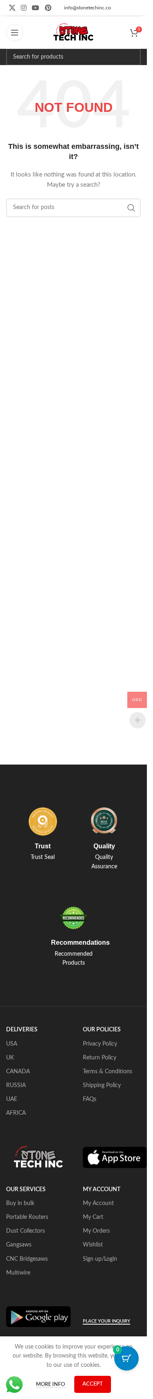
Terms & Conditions (107, 1071)
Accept (92, 1384)
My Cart (93, 1217)
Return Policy (99, 1058)
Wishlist (93, 1245)
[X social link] (12, 8)
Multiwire (18, 1273)
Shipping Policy (102, 1085)
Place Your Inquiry (106, 1321)
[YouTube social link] (35, 8)
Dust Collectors (25, 1231)
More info (51, 1384)
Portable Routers (27, 1217)
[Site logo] (73, 32)
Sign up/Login (100, 1259)
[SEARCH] (132, 56)
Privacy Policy (100, 1044)
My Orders (96, 1231)
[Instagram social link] (23, 8)
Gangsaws (18, 1245)
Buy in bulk (20, 1203)
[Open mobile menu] (14, 32)
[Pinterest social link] (48, 8)
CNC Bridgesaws (27, 1259)
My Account (98, 1203)
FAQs (89, 1099)
